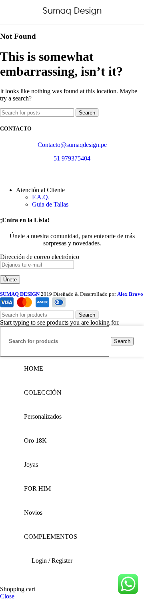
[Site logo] (72, 15)
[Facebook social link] (5, 174)
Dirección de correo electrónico (39, 256)
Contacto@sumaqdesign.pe (72, 144)
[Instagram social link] (15, 174)
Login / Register (52, 560)
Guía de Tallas (50, 204)
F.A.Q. (41, 197)
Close (7, 596)
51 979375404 (72, 158)
